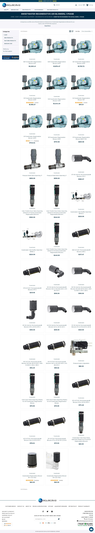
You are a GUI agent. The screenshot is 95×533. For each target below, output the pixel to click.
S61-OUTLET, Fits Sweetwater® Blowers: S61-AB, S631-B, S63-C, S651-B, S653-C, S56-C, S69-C (32, 363)
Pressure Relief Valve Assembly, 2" (57, 175)
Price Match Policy (8, 513)
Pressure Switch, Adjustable (81, 363)
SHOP (5, 9)
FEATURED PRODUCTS (52, 9)
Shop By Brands (39, 9)
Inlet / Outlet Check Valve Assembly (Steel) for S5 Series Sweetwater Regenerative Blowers (56, 250)
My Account (6, 517)
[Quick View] (30, 55)
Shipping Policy (7, 515)
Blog (3, 519)
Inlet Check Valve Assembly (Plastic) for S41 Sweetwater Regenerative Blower (56, 401)
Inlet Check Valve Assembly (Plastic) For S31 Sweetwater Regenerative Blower (32, 401)
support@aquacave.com (85, 521)
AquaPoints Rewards (61, 506)
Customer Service (10, 506)
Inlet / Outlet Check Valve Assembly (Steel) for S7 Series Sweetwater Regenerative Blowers (32, 212)
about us (28, 506)
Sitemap (58, 531)
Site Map (50, 506)
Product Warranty (84, 506)
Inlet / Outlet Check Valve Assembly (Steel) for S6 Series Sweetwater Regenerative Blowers (56, 212)
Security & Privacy (8, 511)
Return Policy (73, 506)
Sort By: (77, 31)
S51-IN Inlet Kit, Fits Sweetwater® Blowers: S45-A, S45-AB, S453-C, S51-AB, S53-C (56, 288)
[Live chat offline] (91, 529)
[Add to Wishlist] (33, 55)
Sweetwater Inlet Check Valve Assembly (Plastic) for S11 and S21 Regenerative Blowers (81, 439)
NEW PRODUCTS (26, 9)
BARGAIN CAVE (14, 9)
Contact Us (20, 506)
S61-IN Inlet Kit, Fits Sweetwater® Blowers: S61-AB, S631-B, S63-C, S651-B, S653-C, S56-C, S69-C (81, 288)
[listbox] (87, 31)
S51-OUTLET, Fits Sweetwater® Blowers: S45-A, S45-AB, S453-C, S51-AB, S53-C (56, 363)
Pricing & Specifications (40, 506)
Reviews (4, 521)
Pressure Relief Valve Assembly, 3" (32, 175)
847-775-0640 (89, 519)
